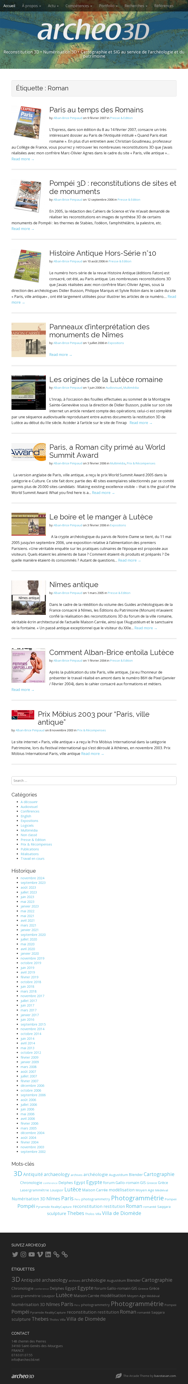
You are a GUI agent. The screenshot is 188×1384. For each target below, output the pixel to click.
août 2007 (28, 1071)
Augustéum (118, 1174)
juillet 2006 (29, 1104)
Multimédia (131, 388)
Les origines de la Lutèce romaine (106, 379)
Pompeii (171, 1199)
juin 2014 (27, 1038)
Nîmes (53, 1198)
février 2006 (29, 1123)
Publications (30, 849)
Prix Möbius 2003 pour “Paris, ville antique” (93, 718)
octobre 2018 (31, 982)
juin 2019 (27, 967)
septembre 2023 (33, 882)
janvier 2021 (30, 930)
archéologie (95, 1174)
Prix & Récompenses (141, 463)
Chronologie (31, 1182)
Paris (67, 1198)
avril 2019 (28, 972)
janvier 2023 (30, 906)
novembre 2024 (32, 878)
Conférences (30, 811)
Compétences (78, 5)
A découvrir (29, 802)
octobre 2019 (31, 963)
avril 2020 (28, 949)
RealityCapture (61, 1207)
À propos (30, 5)
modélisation (122, 1190)
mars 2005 (28, 1128)
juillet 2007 (29, 1076)
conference (50, 1183)
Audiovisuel (114, 388)
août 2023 (28, 887)
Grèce (163, 1182)
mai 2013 (27, 1048)
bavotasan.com (165, 1376)
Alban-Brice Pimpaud (67, 118)
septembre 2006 (33, 1095)
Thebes (75, 1213)
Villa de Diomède (121, 1213)
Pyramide (43, 1207)
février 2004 (29, 1142)
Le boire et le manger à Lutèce (101, 517)
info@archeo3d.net (25, 1359)
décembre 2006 (32, 1085)
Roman (134, 1206)
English (26, 816)
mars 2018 (28, 991)
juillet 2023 (29, 892)
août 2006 (28, 1100)
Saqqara (164, 1206)
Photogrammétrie (137, 1198)
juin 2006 (27, 1109)
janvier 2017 (30, 1015)
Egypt (79, 1182)
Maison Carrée (95, 1190)
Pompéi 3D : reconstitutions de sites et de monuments (113, 187)
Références (164, 5)
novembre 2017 (32, 996)
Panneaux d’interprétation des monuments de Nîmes (99, 330)
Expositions (116, 343)
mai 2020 (27, 944)
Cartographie (159, 1174)
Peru (77, 1199)
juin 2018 (27, 986)
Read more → (23, 158)
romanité (149, 1207)
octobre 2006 (31, 1090)
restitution (114, 1206)
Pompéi (26, 1205)
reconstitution (87, 1206)
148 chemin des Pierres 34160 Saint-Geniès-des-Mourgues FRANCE (37, 1346)
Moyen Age (144, 1190)
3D (18, 1173)
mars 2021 (28, 925)
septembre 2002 (33, 1151)
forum (109, 1182)
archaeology (57, 1174)
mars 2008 (28, 1067)
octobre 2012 (31, 1052)
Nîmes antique (73, 584)
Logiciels (27, 825)
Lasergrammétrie (34, 1190)
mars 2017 (28, 1010)
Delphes (65, 1182)
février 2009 (29, 1057)
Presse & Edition (121, 118)
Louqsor (57, 1190)
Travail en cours (32, 858)
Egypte (94, 1182)
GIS (143, 1182)
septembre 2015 (33, 1024)
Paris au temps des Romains (96, 109)
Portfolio (107, 5)
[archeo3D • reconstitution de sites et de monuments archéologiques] (94, 32)
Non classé (29, 835)
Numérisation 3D (28, 1198)
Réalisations (30, 854)
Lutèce (72, 1189)
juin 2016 (27, 1019)
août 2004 (28, 1137)
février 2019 (29, 977)
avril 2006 (28, 1118)
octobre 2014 (31, 1034)
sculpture (56, 1213)
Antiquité (33, 1174)
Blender (136, 1174)
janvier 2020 (30, 953)
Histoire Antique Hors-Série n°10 (102, 253)
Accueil (9, 5)
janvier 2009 (30, 1062)
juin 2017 (27, 1005)
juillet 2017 (29, 1000)
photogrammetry (95, 1199)
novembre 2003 (32, 1147)
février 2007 (29, 1081)
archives (77, 1175)
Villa (98, 1214)
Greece (152, 1183)
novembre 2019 (32, 958)
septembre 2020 (33, 934)
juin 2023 (27, 897)
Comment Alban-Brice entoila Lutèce (111, 652)
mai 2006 (27, 1114)
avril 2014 (28, 1043)
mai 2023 (27, 901)
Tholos (89, 1214)
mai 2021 (27, 916)
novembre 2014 (32, 1029)
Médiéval (161, 1190)
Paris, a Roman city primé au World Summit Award (107, 451)
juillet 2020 (29, 939)
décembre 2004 (32, 1133)
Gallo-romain (127, 1182)
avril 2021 (28, 920)
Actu (52, 5)
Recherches (134, 5)
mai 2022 (27, 911)
